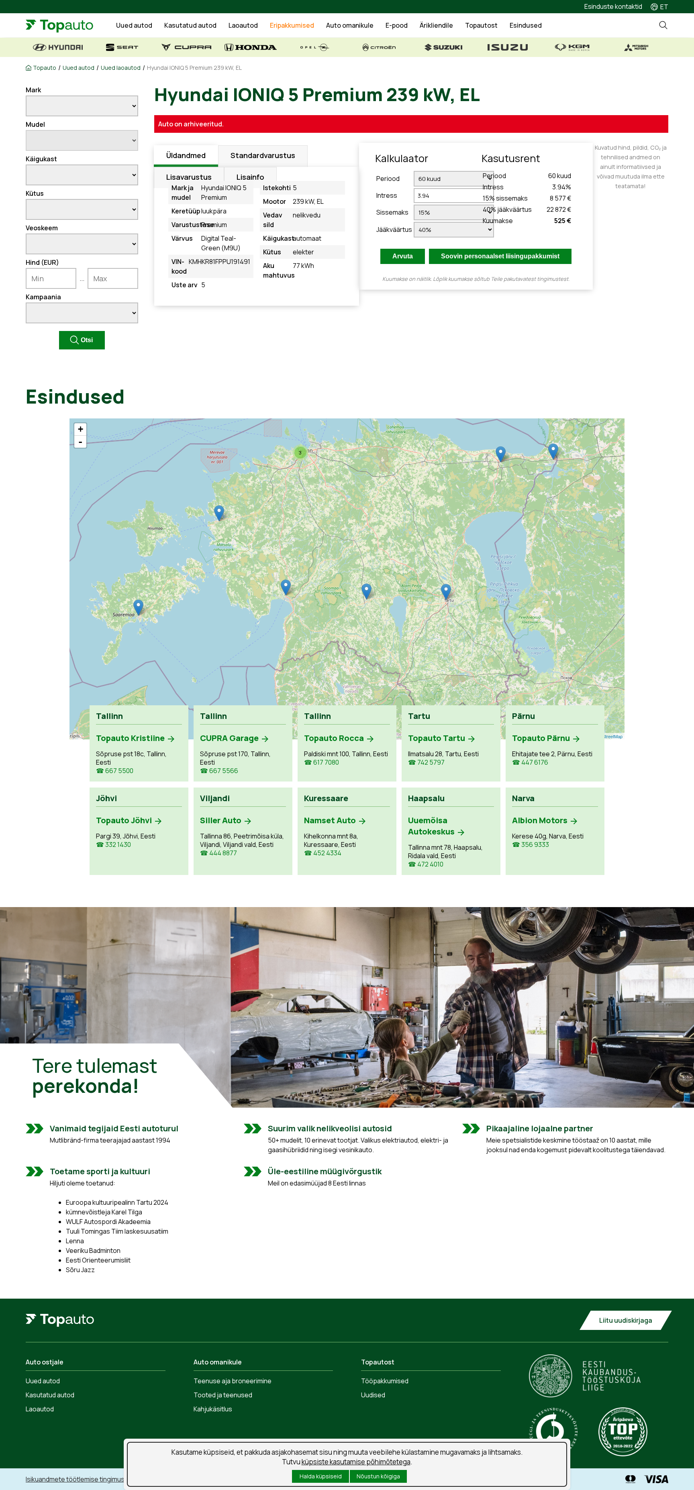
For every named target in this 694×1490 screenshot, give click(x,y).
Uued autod (134, 25)
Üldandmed (186, 155)
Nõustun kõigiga (378, 1476)
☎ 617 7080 (321, 762)
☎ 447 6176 (530, 762)
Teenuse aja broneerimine (232, 1381)
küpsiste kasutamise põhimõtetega (356, 1461)
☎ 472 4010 (425, 864)
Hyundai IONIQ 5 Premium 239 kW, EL (194, 68)
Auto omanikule (350, 25)
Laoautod (243, 25)
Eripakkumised (292, 25)
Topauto (44, 68)
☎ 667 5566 (219, 771)
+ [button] (80, 429)
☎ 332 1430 (113, 844)
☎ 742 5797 (426, 762)
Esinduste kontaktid (613, 6)
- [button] (80, 441)
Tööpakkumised (384, 1381)
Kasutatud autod (190, 25)
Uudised (373, 1395)
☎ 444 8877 (218, 853)
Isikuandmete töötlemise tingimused (79, 1479)
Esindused (526, 25)
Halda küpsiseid (321, 1476)
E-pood (397, 25)
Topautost (481, 25)
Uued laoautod (121, 68)
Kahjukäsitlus (213, 1409)
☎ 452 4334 (322, 853)
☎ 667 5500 (114, 771)
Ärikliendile (436, 25)
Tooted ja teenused (223, 1395)
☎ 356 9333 (530, 844)
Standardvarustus (263, 155)
